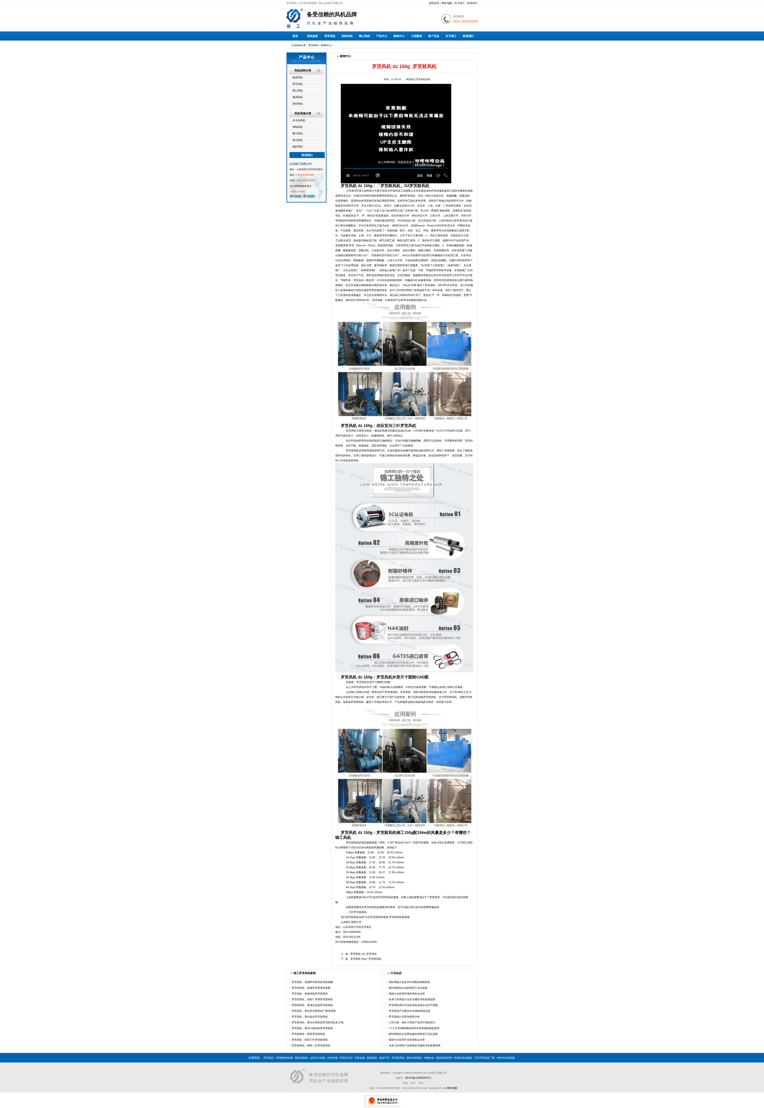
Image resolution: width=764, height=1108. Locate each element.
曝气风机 (297, 133)
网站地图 (447, 3)
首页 (295, 36)
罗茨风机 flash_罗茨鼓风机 (365, 958)
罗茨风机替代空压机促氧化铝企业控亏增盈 (413, 1005)
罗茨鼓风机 (398, 1057)
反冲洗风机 (298, 120)
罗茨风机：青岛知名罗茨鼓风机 (310, 1016)
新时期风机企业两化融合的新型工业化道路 (413, 1033)
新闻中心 (399, 36)
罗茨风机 (329, 36)
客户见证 (433, 36)
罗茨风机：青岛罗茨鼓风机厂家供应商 (314, 1010)
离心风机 (364, 36)
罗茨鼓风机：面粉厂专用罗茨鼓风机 (312, 999)
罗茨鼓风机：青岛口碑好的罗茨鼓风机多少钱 (317, 1022)
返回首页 (434, 3)
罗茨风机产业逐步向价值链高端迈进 (409, 1010)
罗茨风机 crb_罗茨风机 (363, 953)
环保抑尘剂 (346, 1057)
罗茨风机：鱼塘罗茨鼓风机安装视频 (312, 982)
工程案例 (416, 36)
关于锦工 (459, 3)
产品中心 (381, 36)
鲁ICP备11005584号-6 (418, 1077)
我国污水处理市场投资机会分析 (407, 993)
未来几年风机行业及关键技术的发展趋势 (412, 999)
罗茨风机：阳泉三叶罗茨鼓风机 (310, 1039)
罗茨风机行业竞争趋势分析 (404, 1016)
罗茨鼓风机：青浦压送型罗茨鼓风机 (312, 1005)
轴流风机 (297, 77)
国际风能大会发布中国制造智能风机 (409, 982)
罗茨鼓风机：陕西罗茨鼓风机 (308, 1033)
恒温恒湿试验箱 (463, 1057)
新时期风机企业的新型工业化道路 (408, 987)
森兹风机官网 (444, 1057)
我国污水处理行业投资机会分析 (407, 1039)
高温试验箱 (301, 1057)
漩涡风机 (297, 97)
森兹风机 (372, 1057)
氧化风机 (297, 140)
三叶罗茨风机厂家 (484, 1057)
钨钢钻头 (429, 1057)
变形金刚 (360, 1057)
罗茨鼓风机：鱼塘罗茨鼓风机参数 (311, 987)
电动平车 (384, 1057)
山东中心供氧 (317, 1057)
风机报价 (312, 36)
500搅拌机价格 (284, 1057)
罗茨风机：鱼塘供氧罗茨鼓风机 (310, 993)
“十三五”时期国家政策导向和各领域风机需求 (414, 1028)
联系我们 (472, 3)
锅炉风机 (297, 146)
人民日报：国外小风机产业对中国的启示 (412, 1022)
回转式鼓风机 (414, 1057)
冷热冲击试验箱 (506, 1057)
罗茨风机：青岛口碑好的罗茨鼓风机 (312, 1028)
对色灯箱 (332, 1057)
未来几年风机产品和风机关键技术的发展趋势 (414, 1045)
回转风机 (347, 36)
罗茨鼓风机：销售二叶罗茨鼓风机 (311, 1045)
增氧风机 (297, 126)
